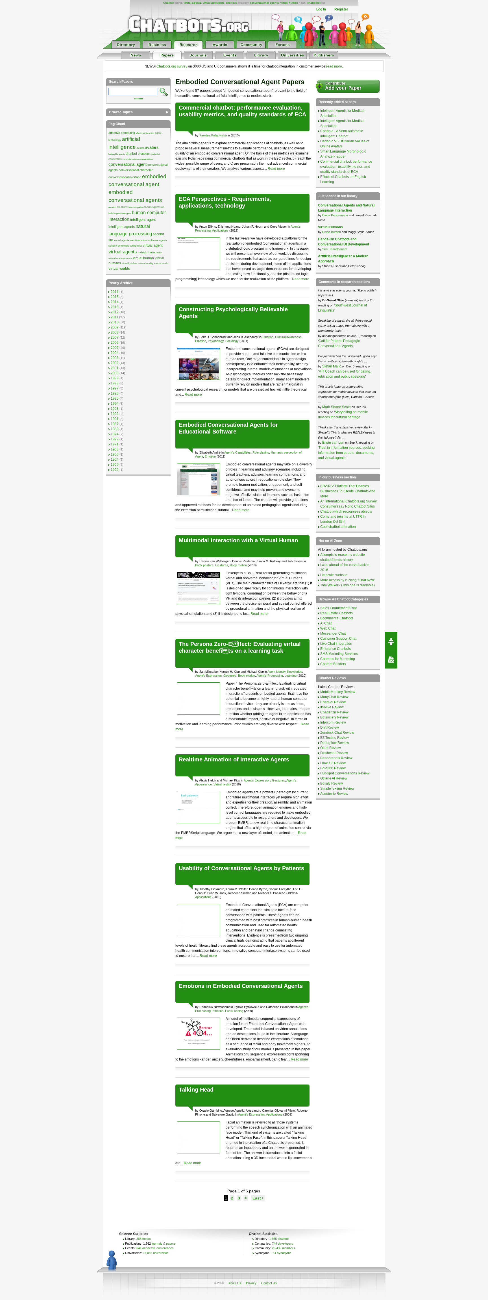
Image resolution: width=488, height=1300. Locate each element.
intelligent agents (121, 227)
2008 (115, 332)
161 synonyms (281, 1253)
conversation (146, 159)
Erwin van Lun (333, 443)
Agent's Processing (269, 675)
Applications (220, 230)
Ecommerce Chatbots (336, 618)
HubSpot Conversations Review (344, 773)
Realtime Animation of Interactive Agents (234, 759)
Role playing (260, 452)
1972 (115, 439)
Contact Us (269, 1283)
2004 (115, 353)
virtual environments (120, 258)
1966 (115, 454)
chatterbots (115, 159)
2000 (115, 373)
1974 (115, 434)
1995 (115, 398)
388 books (143, 1238)
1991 (115, 419)
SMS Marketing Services (339, 654)
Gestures (221, 565)
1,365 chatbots (279, 1238)
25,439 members (283, 1248)
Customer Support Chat (338, 639)
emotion (112, 207)
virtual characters (150, 252)
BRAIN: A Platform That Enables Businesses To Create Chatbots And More (347, 491)
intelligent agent (143, 219)
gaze (129, 213)
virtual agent (153, 245)
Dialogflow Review (334, 743)
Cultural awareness (288, 337)
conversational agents (264, 2)
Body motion (238, 565)
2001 (115, 368)
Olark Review (330, 748)
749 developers (282, 1243)
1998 (115, 383)
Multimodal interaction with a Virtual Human (238, 540)
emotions (122, 207)
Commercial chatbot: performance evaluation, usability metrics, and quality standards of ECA (346, 167)
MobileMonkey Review (337, 692)
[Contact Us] (391, 659)
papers (171, 1243)
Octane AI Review (333, 778)
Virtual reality (222, 784)
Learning (291, 675)
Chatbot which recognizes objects (346, 511)
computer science (131, 159)
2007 (115, 337)
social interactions (138, 240)
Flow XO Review (333, 763)
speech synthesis (118, 245)
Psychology (216, 341)
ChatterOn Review (334, 712)
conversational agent (127, 164)
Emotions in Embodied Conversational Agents (241, 986)
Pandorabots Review (336, 758)
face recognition (135, 207)
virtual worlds (119, 268)
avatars (152, 147)
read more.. (335, 66)
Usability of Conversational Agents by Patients (241, 868)
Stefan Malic (332, 366)
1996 (115, 393)
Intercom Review (333, 722)
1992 (115, 414)
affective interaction (145, 133)
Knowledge (294, 671)
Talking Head (196, 1089)
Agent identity (276, 671)
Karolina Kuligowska (213, 135)
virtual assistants (213, 2)
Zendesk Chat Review (337, 733)
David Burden (331, 232)
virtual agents (192, 2)
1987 (115, 424)
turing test (136, 245)
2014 (115, 302)
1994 (115, 404)
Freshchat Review (334, 753)
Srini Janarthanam (334, 249)
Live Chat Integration (336, 644)
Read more (276, 169)
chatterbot (314, 2)
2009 (115, 327)
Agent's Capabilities (237, 452)
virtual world (161, 263)
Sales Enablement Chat (338, 608)
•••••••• (138, 98)
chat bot (231, 2)
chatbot (131, 154)
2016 (115, 292)
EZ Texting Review (334, 738)
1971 (115, 444)
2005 (115, 348)
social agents (121, 240)
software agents (157, 240)
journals (157, 1243)
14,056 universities (156, 1253)
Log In (321, 9)
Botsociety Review (334, 717)
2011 (114, 317)
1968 (115, 449)
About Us (234, 1283)
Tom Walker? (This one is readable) (347, 585)
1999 (115, 378)
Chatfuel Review (333, 702)
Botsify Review (331, 783)
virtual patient (130, 263)
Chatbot (168, 2)
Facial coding (234, 1010)
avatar (140, 148)
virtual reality (145, 263)
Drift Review (329, 728)
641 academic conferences (155, 1248)
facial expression (154, 207)
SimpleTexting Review (337, 789)
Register (341, 9)
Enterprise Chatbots (335, 649)
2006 (115, 343)
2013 (115, 307)
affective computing (121, 132)
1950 (115, 470)
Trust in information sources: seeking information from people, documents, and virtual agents (346, 453)
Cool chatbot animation (338, 527)
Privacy (251, 1283)
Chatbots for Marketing (337, 659)
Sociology (232, 341)
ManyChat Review (334, 697)
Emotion (267, 337)
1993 (115, 409)
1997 (115, 388)
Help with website (333, 575)
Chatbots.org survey (171, 66)
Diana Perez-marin (335, 215)
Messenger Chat (333, 633)
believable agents (116, 154)
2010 (115, 322)
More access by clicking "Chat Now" (347, 580)
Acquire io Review (334, 794)
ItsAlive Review (332, 707)
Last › (257, 1198)
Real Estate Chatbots (336, 613)
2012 (115, 312)
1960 (115, 465)
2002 (115, 363)
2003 (115, 358)
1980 (115, 429)
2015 (115, 297)
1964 (115, 459)
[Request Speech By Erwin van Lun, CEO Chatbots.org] (391, 641)
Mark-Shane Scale (337, 407)
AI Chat (326, 623)
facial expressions (117, 213)
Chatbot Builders (333, 664)
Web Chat (328, 628)
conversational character (136, 170)
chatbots (144, 153)
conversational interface (124, 177)
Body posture (204, 565)
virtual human (289, 2)
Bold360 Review (333, 768)
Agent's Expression (208, 675)
